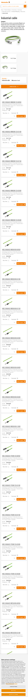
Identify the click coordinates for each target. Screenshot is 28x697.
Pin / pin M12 (10, 107)
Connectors (20, 9)
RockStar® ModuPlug (16, 11)
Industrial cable (19, 105)
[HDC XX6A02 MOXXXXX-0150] (7, 302)
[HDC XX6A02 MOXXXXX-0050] (7, 243)
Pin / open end (10, 254)
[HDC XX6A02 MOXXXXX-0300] (7, 331)
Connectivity (14, 9)
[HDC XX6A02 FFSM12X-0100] (7, 479)
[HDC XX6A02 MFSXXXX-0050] (7, 597)
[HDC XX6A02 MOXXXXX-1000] (7, 420)
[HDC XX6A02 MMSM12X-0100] (7, 125)
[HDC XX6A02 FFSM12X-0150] (7, 508)
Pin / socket (10, 608)
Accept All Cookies (13, 694)
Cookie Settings (13, 686)
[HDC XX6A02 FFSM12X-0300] (7, 538)
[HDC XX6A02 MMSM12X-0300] (7, 184)
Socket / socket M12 (11, 460)
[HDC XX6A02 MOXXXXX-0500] (7, 390)
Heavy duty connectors (6, 11)
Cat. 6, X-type (4, 107)
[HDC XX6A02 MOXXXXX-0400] (7, 361)
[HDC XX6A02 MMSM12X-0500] (7, 213)
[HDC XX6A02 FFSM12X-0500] (7, 567)
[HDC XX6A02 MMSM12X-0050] (7, 95)
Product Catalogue (7, 9)
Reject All (13, 690)
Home (2, 9)
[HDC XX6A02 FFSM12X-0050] (7, 449)
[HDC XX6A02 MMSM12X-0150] (7, 154)
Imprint (15, 683)
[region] (14, 675)
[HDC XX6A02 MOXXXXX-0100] (7, 272)
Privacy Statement (10, 683)
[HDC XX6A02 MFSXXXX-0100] (7, 626)
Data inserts (23, 11)
